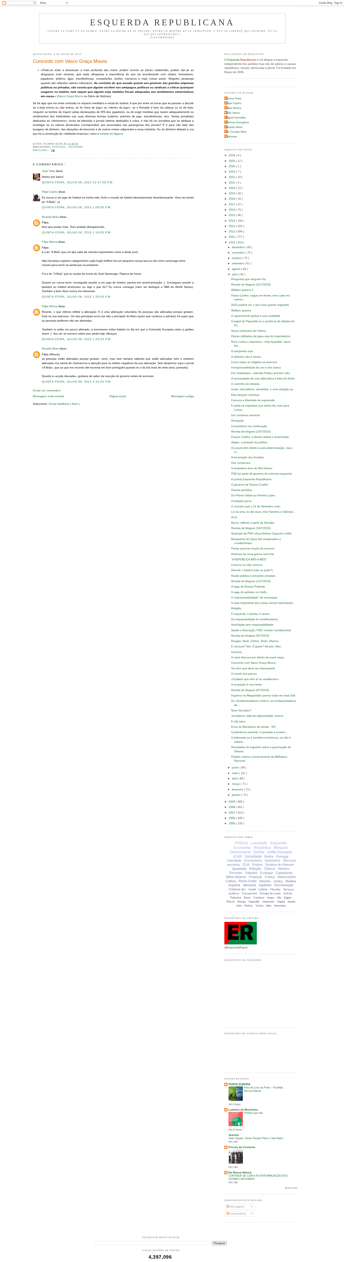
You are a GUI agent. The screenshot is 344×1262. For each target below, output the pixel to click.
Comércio (258, 897)
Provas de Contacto (242, 1147)
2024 (232, 166)
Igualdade (239, 869)
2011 (232, 236)
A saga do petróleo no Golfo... (250, 592)
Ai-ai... (235, 517)
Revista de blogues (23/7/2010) (251, 431)
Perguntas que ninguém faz (248, 279)
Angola (281, 901)
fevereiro (238, 789)
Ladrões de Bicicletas (243, 1109)
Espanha (234, 885)
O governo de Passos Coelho (249, 484)
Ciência (269, 869)
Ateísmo (283, 868)
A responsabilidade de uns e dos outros (256, 367)
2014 (232, 220)
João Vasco (232, 112)
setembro (238, 263)
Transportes (249, 893)
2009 (232, 801)
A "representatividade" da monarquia (254, 597)
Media (268, 856)
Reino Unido (248, 881)
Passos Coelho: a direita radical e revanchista (260, 436)
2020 (232, 188)
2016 (232, 209)
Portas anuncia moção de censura (252, 548)
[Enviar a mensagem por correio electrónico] (52, 150)
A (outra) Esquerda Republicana (251, 479)
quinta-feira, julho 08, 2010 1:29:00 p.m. (77, 339)
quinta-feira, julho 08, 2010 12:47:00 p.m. (77, 182)
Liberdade (234, 860)
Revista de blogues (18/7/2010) (251, 528)
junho (236, 767)
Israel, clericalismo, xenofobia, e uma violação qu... (263, 389)
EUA (246, 865)
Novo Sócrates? (241, 710)
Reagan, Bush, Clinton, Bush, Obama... (256, 641)
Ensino (257, 865)
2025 (232, 160)
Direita (258, 852)
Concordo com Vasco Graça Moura (70, 61)
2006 (232, 818)
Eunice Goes (233, 98)
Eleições (265, 881)
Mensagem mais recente (48, 396)
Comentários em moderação (249, 426)
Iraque (270, 897)
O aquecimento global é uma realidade (255, 315)
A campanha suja (242, 351)
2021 (232, 182)
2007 (232, 812)
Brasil (247, 897)
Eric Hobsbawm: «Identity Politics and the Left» (260, 373)
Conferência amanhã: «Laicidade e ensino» (258, 732)
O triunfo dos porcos (244, 673)
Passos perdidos (241, 490)
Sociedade (75, 147)
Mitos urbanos (236, 877)
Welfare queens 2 (242, 289)
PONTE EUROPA (239, 1084)
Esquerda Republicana (162, 22)
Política (241, 843)
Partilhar (40, 150)
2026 (232, 155)
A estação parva (241, 501)
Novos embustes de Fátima (248, 330)
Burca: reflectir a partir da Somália (252, 522)
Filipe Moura (50, 241)
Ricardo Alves (51, 216)
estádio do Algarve (111, 133)
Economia (242, 847)
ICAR (237, 856)
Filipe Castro (50, 191)
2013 (232, 226)
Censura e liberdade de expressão (253, 400)
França (270, 877)
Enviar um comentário (47, 390)
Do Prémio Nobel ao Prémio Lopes (253, 495)
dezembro (238, 247)
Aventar (234, 1135)
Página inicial (117, 396)
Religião (236, 608)
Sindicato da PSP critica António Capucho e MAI (261, 533)
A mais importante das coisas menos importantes (262, 602)
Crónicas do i (237, 889)
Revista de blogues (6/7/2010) (250, 690)
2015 (232, 215)
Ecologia (266, 873)
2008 (232, 807)
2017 (232, 204)
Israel (252, 889)
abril (235, 778)
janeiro (236, 794)
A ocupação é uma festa (246, 684)
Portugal (59, 147)
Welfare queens (241, 310)
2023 (232, 171)
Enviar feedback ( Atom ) (64, 403)
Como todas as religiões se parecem (254, 362)
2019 (232, 193)
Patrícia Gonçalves (237, 122)
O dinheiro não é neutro (246, 356)
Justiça (278, 881)
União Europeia (279, 852)
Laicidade (259, 843)
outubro (237, 258)
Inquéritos (265, 885)
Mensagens (236, 1206)
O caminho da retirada (245, 383)
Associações (287, 877)
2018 (232, 198)
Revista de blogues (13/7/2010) (251, 581)
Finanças (255, 877)
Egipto (287, 897)
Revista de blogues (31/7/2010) (251, 284)
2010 (232, 242)
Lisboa (263, 889)
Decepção (237, 420)
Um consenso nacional (245, 415)
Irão (279, 897)
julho (235, 274)
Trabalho (251, 873)
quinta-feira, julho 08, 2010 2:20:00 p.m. (77, 381)
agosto (236, 269)
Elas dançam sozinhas (245, 394)
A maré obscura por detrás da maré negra (257, 657)
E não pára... (239, 721)
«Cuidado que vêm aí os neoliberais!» (255, 679)
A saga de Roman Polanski (248, 586)
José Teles (49, 171)
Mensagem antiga (182, 396)
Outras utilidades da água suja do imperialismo (260, 336)
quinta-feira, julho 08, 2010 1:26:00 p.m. (77, 296)
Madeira (290, 881)
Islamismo (272, 860)
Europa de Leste (270, 893)
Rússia (231, 901)
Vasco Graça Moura (70, 96)
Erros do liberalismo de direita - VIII (253, 726)
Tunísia (259, 905)
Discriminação (283, 885)
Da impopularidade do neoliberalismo (254, 619)
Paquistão (254, 901)
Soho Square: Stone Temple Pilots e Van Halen (256, 1138)
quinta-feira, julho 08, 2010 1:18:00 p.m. (77, 232)
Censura (236, 652)
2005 (232, 823)
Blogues (281, 847)
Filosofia (275, 889)
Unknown (231, 136)
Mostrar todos (291, 1188)
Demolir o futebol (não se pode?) (252, 570)
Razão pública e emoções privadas (253, 575)
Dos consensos (240, 462)
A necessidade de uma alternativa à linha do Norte (263, 378)
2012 (232, 231)
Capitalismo (284, 873)
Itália (268, 905)
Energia (241, 901)
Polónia (248, 905)
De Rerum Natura (240, 1172)
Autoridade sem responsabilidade (252, 624)
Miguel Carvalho (235, 117)
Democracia (240, 852)
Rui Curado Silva (235, 131)
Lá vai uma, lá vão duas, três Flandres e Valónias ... (263, 511)
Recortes (235, 873)
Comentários (237, 1213)
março (236, 783)
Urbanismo (268, 901)
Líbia (238, 905)
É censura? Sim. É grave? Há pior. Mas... (257, 646)
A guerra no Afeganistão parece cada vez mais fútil (263, 695)
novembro (238, 252)
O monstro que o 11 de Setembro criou (255, 506)
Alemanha (249, 885)
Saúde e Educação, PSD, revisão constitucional (261, 630)
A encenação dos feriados (247, 457)
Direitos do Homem (279, 865)
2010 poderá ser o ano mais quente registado (260, 304)
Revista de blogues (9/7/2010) (250, 635)
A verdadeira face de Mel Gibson (251, 468)
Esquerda (278, 843)
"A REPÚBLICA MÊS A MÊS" (249, 559)
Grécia (287, 893)
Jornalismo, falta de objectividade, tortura (257, 715)
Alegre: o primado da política (249, 442)
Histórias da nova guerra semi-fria (252, 554)
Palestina (235, 897)
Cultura (231, 881)
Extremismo (253, 860)
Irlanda (291, 901)
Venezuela (280, 905)
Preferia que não (253, 1112)
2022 (232, 177)
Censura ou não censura (246, 564)
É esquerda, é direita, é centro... (251, 613)
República (262, 847)
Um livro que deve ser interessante (253, 668)
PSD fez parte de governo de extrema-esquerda (261, 473)
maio (235, 773)
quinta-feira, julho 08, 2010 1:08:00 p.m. (77, 207)
